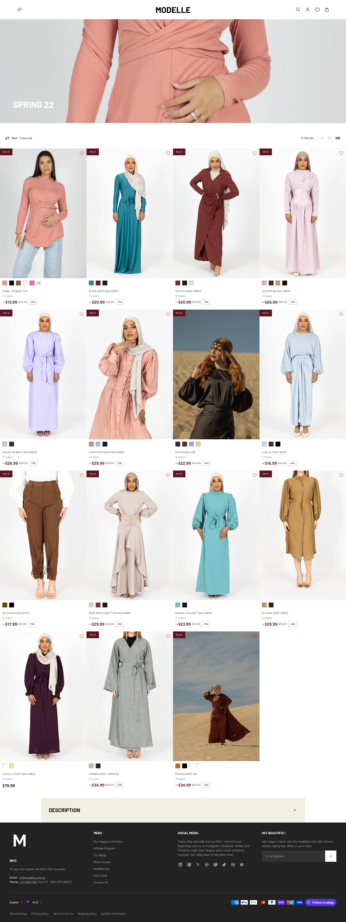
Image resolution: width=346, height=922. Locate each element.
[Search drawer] (298, 9)
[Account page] (307, 9)
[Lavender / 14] (4, 444)
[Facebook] (189, 864)
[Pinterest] (215, 864)
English (14, 902)
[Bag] (327, 9)
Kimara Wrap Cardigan (104, 774)
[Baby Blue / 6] (98, 444)
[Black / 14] (11, 444)
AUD (35, 902)
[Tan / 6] (264, 605)
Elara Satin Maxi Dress (104, 291)
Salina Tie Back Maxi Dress (19, 451)
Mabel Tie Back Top (15, 291)
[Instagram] (180, 864)
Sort (22, 138)
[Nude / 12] (198, 444)
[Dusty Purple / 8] (264, 283)
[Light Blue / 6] (191, 283)
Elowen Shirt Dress (275, 612)
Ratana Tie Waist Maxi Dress (193, 612)
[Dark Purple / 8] (4, 765)
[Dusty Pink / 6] (4, 283)
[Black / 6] (11, 283)
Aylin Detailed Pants (15, 612)
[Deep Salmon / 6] (91, 444)
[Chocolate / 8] (271, 283)
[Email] (233, 864)
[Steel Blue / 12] (191, 444)
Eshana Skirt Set (186, 774)
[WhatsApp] (241, 864)
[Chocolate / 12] (184, 444)
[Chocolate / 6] (18, 283)
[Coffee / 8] (278, 283)
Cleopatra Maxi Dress (276, 291)
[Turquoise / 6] (91, 283)
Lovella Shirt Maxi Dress (18, 774)
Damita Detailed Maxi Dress (107, 451)
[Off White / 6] (25, 283)
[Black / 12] (177, 444)
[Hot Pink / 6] (32, 283)
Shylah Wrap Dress (188, 291)
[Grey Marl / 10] (91, 765)
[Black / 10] (98, 765)
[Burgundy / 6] (98, 283)
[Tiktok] (224, 864)
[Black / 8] (284, 283)
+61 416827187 (28, 882)
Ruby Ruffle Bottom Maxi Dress (110, 612)
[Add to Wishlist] (81, 153)
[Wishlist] (317, 10)
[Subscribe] (330, 856)
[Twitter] (197, 864)
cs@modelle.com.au (32, 877)
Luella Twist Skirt (274, 451)
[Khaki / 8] (11, 765)
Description (64, 810)
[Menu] (19, 9)
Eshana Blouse (185, 451)
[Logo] (173, 9)
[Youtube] (206, 864)
